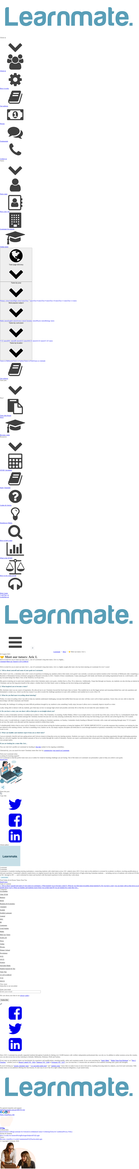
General (2, 916)
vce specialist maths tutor (39, 1066)
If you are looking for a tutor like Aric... (66, 888)
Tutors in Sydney (18, 361)
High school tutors (19, 301)
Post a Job (11, 1115)
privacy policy (24, 995)
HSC (1, 919)
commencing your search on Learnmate (56, 750)
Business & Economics (7, 904)
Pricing (18, 1135)
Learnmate (56, 652)
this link (38, 747)
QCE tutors (23, 341)
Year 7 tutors (29, 301)
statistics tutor (55, 1066)
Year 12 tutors (72, 301)
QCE (1, 956)
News (2, 941)
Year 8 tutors (38, 301)
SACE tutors (40, 341)
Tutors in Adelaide (39, 361)
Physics (2, 947)
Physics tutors (40, 321)
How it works (14, 1139)
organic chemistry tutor (21, 1066)
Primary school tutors (7, 301)
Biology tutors (49, 321)
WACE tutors (31, 341)
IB (1, 922)
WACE (2, 981)
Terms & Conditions (56, 1132)
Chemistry (3, 661)
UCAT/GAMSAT (22, 661)
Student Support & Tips (7, 969)
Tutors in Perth (29, 361)
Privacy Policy (67, 1132)
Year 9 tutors (46, 301)
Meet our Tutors (12, 661)
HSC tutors (11, 341)
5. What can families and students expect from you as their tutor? (32, 888)
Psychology (4, 953)
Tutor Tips (3, 972)
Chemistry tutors (31, 321)
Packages (24, 1135)
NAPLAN (3, 938)
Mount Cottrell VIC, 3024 (27, 1062)
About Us (7, 1132)
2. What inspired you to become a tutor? (53, 886)
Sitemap (47, 1132)
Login (2, 595)
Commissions (23, 1139)
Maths (2, 931)
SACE (2, 959)
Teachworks (34, 1139)
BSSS (2, 901)
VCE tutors (3, 341)
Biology (2, 897)
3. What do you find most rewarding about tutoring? (83, 886)
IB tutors (17, 341)
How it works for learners (8, 1135)
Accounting (4, 891)
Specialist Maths (5, 965)
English (2, 910)
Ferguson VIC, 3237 (58, 1062)
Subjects (29, 1135)
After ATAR (4, 894)
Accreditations (33, 1132)
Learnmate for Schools (21, 1132)
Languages (3, 925)
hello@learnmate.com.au (8, 1110)
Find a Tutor (4, 1115)
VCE (1, 978)
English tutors (12, 321)
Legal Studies (4, 928)
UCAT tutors (48, 341)
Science (2, 962)
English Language (6, 913)
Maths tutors (4, 321)
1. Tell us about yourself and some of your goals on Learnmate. (20, 886)
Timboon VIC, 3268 (42, 1062)
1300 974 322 (20, 1110)
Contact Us (41, 1132)
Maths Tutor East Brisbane (119, 1060)
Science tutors (21, 321)
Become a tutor (5, 1139)
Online (2, 944)
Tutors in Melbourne (6, 361)
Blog (64, 652)
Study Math (105, 1060)
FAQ (34, 1135)
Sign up (6, 595)
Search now (4, 759)
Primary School (5, 950)
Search (2, 1132)
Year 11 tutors (63, 301)
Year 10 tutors (54, 301)
